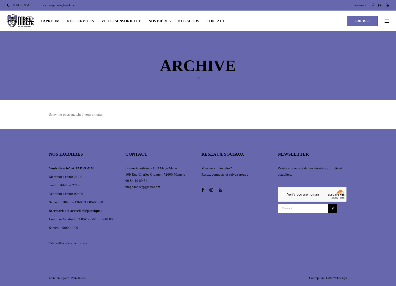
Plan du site (78, 278)
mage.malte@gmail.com (142, 187)
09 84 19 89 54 (136, 180)
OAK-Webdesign (336, 278)
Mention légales (59, 278)
